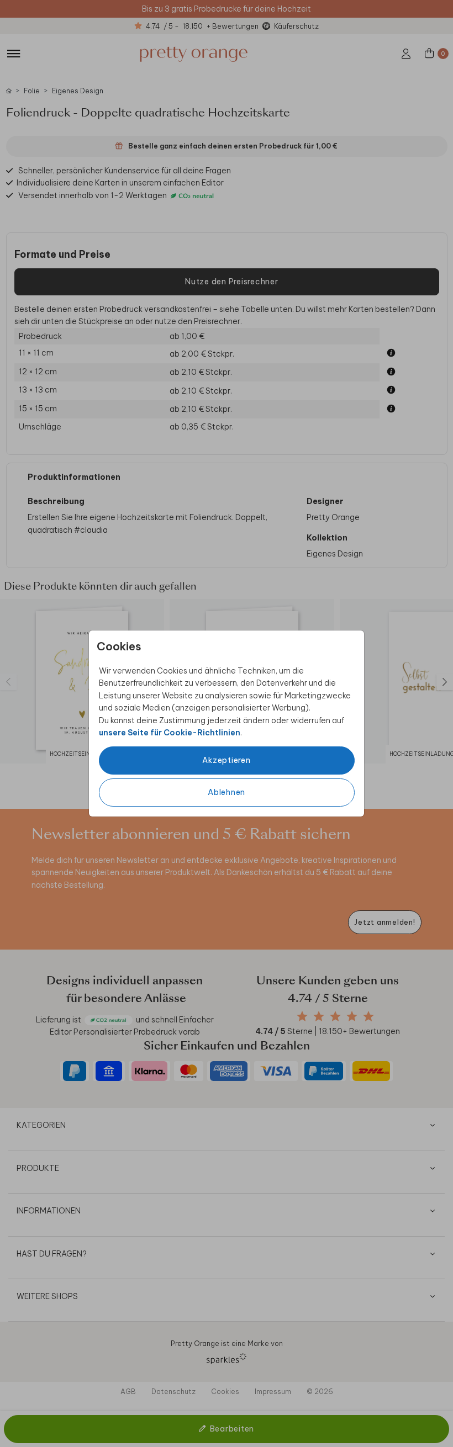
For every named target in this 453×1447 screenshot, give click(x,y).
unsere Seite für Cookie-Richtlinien (169, 733)
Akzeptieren (226, 760)
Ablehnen (226, 792)
